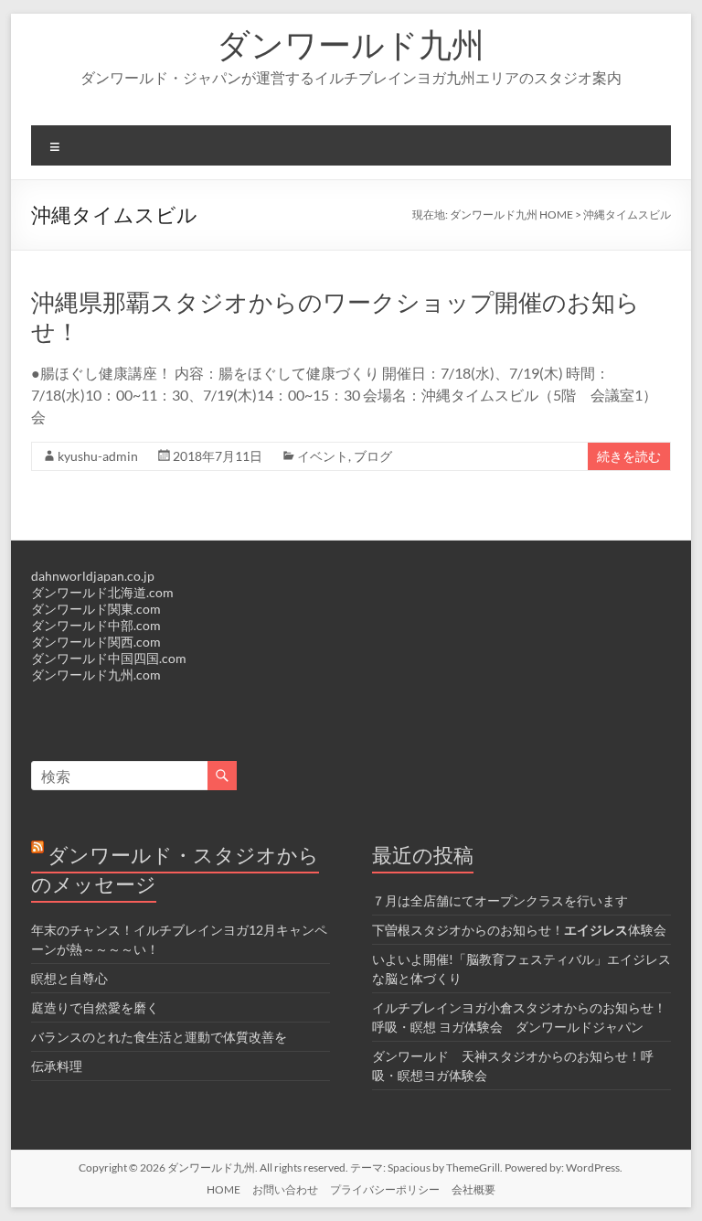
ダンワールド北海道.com (102, 592)
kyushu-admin (98, 456)
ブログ (373, 456)
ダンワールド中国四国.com (108, 658)
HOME (223, 1189)
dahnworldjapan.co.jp (92, 576)
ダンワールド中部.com (96, 625)
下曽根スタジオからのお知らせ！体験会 (519, 929)
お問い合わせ (285, 1189)
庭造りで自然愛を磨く (95, 1007)
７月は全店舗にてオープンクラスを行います (500, 900)
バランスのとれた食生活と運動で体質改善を (159, 1036)
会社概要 (473, 1189)
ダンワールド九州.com (96, 674)
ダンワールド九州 (350, 44)
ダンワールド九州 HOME (511, 214)
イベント (322, 456)
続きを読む (629, 456)
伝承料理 (56, 1066)
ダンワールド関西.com (96, 641)
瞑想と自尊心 (69, 978)
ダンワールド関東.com (96, 608)
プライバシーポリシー (385, 1189)
